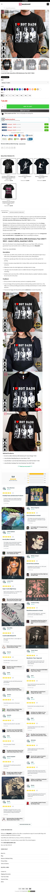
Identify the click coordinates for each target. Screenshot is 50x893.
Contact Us (3, 871)
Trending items (4, 71)
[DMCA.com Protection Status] (31, 891)
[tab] (4, 212)
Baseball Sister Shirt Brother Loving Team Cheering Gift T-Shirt (8, 203)
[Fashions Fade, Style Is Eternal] (25, 4)
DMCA (2, 881)
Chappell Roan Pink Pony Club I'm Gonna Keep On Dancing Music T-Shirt (39, 622)
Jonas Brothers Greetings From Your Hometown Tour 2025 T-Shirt (19, 463)
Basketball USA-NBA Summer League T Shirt (41, 177)
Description (5, 212)
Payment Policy (4, 879)
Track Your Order (5, 876)
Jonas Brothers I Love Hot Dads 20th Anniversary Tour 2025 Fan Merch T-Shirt (22, 460)
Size (2, 92)
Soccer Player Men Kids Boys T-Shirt (25, 177)
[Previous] (3, 34)
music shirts (17, 233)
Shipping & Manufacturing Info (17, 212)
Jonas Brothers (12, 249)
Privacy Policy (4, 861)
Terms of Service (5, 863)
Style (2, 79)
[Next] (46, 34)
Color (2, 86)
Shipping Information (6, 874)
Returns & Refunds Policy (7, 858)
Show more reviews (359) (25, 824)
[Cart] (48, 4)
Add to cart (28, 106)
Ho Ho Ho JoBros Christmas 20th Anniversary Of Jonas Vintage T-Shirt (20, 456)
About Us (3, 853)
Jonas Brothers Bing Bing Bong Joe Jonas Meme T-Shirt (17, 458)
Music (11, 71)
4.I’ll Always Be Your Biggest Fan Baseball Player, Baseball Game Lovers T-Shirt (8, 178)
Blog (2, 856)
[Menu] (2, 4)
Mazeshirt (37, 246)
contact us (27, 290)
